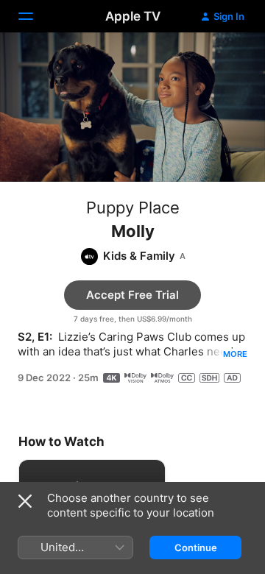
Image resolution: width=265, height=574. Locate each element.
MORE (235, 354)
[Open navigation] (34, 16)
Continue (195, 547)
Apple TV (132, 16)
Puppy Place (133, 207)
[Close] (25, 501)
